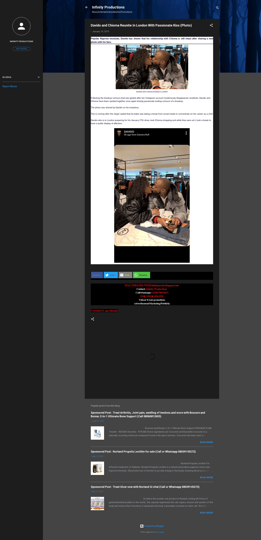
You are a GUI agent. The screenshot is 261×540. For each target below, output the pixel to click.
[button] (211, 25)
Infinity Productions (108, 7)
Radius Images (158, 532)
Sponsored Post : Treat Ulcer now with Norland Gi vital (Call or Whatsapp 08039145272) (145, 486)
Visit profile (21, 49)
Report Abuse (9, 86)
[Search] (217, 8)
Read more (206, 442)
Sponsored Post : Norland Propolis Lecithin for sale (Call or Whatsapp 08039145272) (143, 451)
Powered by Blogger (154, 526)
